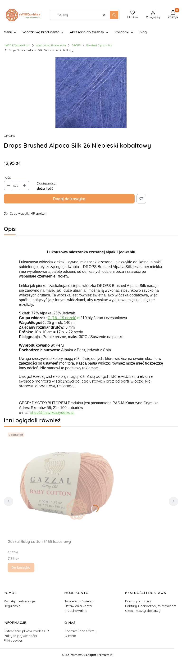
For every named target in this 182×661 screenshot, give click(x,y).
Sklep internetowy (85, 655)
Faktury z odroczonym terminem (151, 606)
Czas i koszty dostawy (142, 610)
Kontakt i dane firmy (80, 631)
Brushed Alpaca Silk (99, 45)
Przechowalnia (75, 610)
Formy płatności (138, 601)
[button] (114, 15)
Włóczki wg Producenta (51, 45)
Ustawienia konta (78, 606)
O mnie (70, 636)
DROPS (76, 45)
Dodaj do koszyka (69, 198)
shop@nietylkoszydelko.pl (52, 412)
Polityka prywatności (20, 636)
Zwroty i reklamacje (19, 601)
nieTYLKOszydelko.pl (17, 45)
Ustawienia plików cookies (25, 631)
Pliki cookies (13, 640)
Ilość (7, 177)
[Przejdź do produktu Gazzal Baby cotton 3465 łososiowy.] (67, 484)
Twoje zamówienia (79, 601)
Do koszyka (21, 567)
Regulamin (12, 606)
